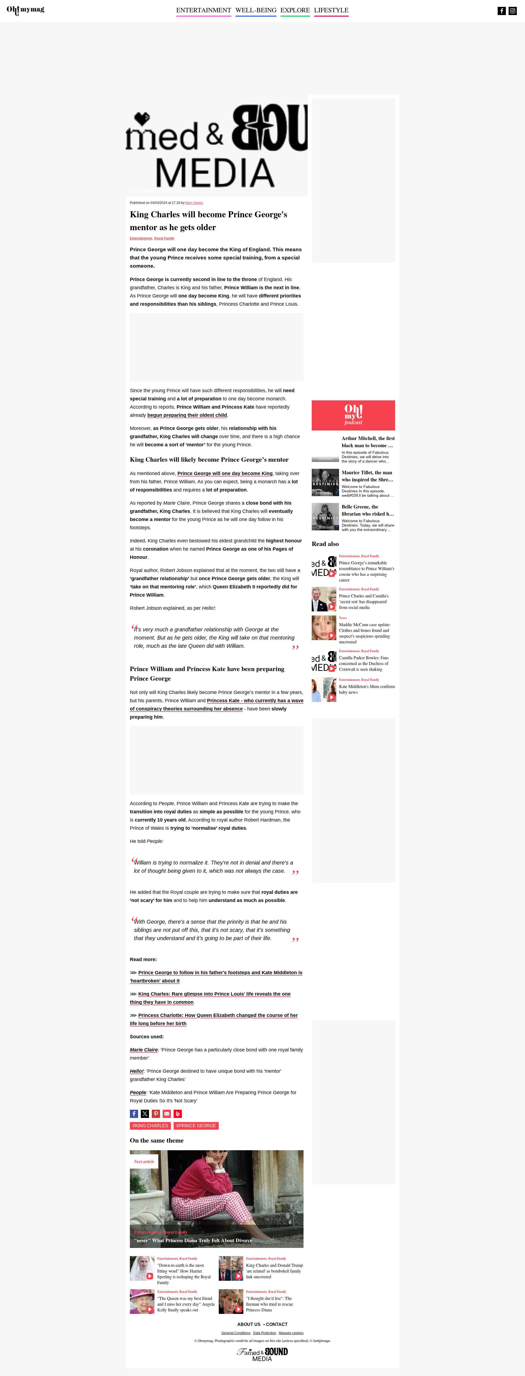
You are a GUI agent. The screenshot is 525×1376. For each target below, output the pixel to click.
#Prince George (196, 1125)
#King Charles (150, 1125)
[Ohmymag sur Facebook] (502, 11)
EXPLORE (295, 9)
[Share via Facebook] (134, 1114)
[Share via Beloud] (178, 1114)
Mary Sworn (194, 203)
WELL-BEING (255, 9)
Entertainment (141, 238)
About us (249, 1324)
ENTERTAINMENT (203, 9)
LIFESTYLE (331, 9)
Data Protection (264, 1333)
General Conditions (235, 1333)
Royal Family (164, 238)
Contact (277, 1324)
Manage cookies (291, 1333)
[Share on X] (145, 1114)
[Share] (156, 1114)
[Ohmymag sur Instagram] (513, 11)
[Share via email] (167, 1114)
